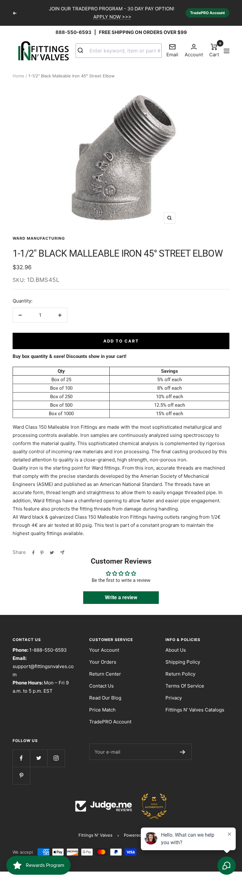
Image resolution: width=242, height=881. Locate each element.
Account (194, 55)
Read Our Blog (105, 698)
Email (172, 50)
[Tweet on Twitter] (52, 552)
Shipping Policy (182, 662)
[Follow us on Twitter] (38, 758)
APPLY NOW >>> (112, 17)
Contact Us (101, 686)
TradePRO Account (207, 12)
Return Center (105, 674)
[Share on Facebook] (33, 552)
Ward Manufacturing (39, 238)
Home (18, 75)
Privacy (173, 698)
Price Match (102, 710)
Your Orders (102, 662)
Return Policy (180, 674)
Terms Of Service (184, 686)
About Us (175, 650)
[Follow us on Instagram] (56, 758)
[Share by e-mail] (62, 552)
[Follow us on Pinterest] (21, 775)
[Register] (182, 752)
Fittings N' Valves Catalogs (194, 710)
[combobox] (119, 50)
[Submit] (82, 51)
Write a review (121, 597)
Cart (214, 50)
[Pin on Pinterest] (41, 552)
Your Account (104, 650)
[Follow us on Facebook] (21, 758)
